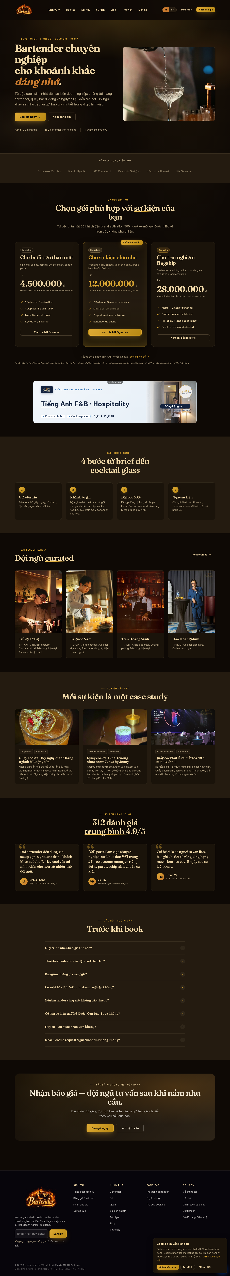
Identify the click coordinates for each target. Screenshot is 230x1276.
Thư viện (127, 9)
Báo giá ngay (28, 116)
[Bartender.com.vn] (24, 9)
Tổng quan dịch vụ (83, 1191)
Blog (113, 9)
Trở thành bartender (157, 1191)
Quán (113, 1204)
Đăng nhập (186, 9)
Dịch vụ (52, 9)
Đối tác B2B (79, 1210)
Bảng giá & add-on (83, 1198)
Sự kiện (100, 9)
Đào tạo (70, 9)
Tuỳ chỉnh (187, 1267)
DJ (111, 1198)
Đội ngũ (85, 9)
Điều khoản (189, 1210)
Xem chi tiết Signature (115, 332)
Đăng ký (58, 1233)
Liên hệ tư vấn (130, 1128)
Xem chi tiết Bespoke (183, 337)
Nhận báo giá (206, 9)
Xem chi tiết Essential (46, 332)
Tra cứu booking (155, 1204)
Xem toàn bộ (200, 554)
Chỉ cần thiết (205, 1267)
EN (172, 9)
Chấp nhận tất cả (167, 1267)
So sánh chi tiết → (139, 356)
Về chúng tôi (190, 1191)
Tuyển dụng (153, 1198)
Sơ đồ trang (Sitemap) (195, 1217)
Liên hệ (142, 9)
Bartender (115, 1191)
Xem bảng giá (62, 116)
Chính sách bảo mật (194, 1204)
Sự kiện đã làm (118, 1210)
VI (166, 9)
